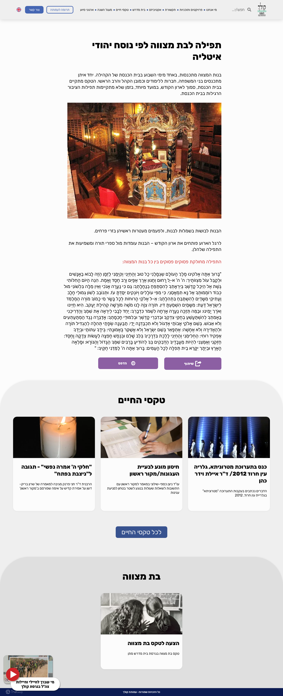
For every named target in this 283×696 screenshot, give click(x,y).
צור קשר (34, 10)
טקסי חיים (122, 10)
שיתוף (189, 364)
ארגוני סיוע (87, 10)
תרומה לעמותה (59, 10)
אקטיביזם (155, 10)
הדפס (122, 363)
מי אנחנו (211, 10)
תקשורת (170, 10)
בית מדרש (138, 10)
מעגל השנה (104, 10)
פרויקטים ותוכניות (191, 10)
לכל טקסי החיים (141, 532)
